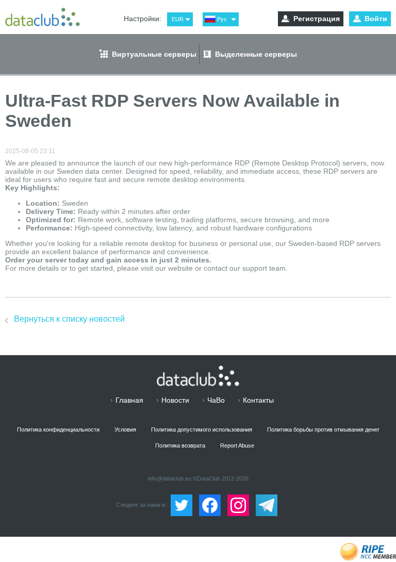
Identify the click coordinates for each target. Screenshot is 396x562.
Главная (129, 400)
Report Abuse (237, 445)
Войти (376, 18)
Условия (125, 429)
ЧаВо (216, 400)
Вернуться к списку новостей (69, 319)
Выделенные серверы (256, 54)
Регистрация (316, 18)
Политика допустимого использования (201, 429)
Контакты (258, 400)
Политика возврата (180, 445)
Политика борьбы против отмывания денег (323, 429)
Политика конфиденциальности (58, 429)
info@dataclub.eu (169, 478)
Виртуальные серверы (154, 54)
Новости (175, 400)
